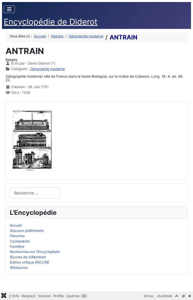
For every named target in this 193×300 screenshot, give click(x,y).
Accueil (16, 225)
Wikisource (19, 267)
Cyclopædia (20, 241)
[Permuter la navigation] (9, 9)
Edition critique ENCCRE (29, 262)
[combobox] (35, 193)
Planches (17, 236)
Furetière (17, 246)
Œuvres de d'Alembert (28, 257)
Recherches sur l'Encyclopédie (35, 251)
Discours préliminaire (27, 230)
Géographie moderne (47, 69)
